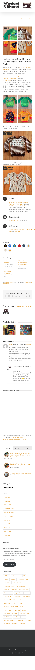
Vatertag (28, 620)
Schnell (24, 610)
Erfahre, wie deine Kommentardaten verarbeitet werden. (14, 438)
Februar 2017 (8, 505)
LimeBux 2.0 (17, 596)
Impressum (11, 649)
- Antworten (28, 344)
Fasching (12, 579)
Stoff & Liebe (7, 617)
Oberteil (22, 603)
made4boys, (21, 229)
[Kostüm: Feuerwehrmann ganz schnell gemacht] (9, 326)
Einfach (6, 579)
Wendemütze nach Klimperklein (20, 473)
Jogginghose (18, 593)
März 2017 (7, 501)
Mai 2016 (7, 524)
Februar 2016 (8, 535)
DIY (24, 576)
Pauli (21, 606)
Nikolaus (21, 600)
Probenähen (7, 610)
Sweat (23, 617)
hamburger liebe (23, 589)
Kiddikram (29, 229)
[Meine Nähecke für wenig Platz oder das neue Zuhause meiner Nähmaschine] (6, 453)
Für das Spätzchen (9, 586)
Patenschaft (14, 606)
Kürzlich (17, 448)
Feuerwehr (21, 579)
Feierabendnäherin (9, 282)
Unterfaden (20, 620)
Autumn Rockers (14, 220)
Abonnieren (9, 564)
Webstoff (14, 624)
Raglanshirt (16, 610)
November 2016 (9, 512)
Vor (30, 19)
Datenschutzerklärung (20, 649)
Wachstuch (7, 624)
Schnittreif (7, 613)
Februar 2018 (8, 497)
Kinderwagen (7, 596)
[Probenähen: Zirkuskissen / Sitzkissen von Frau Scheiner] (26, 326)
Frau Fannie (7, 583)
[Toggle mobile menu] (31, 9)
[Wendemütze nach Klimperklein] (6, 473)
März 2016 (7, 531)
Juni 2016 (7, 520)
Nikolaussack (7, 603)
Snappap (14, 613)
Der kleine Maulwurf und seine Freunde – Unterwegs (18, 203)
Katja (10, 344)
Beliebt (8, 448)
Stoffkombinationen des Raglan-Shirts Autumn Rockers (23, 262)
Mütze (15, 600)
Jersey (10, 593)
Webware (22, 624)
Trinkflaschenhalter (9, 620)
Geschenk (14, 589)
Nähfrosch (18, 231)
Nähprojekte (27, 282)
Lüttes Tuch (26, 596)
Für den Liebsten (21, 586)
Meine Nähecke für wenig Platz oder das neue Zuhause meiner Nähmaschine (20, 455)
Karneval (26, 593)
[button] (4, 329)
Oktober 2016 (8, 516)
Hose (5, 593)
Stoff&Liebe (7, 80)
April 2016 (7, 528)
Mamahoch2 (7, 600)
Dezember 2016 (9, 509)
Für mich (6, 589)
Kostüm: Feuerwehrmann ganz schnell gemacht (20, 465)
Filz (27, 579)
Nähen (15, 603)
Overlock (6, 606)
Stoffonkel (23, 206)
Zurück (24, 19)
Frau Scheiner (17, 583)
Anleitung (6, 576)
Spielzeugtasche (24, 613)
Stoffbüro (16, 617)
